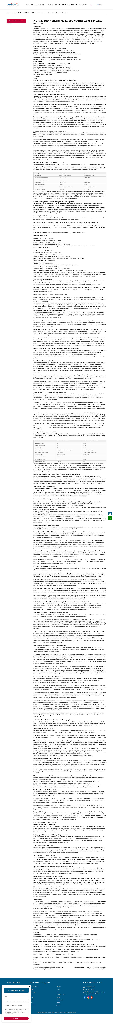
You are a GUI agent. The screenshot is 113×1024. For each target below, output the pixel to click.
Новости (10, 23)
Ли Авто (32, 997)
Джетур (58, 1005)
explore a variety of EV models (48, 766)
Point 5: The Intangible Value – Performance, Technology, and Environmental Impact (56, 70)
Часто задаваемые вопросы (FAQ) (43, 74)
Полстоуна (33, 1005)
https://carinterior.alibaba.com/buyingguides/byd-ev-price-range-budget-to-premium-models (58, 941)
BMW (31, 989)
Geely (58, 997)
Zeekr (31, 999)
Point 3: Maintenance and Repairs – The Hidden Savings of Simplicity (52, 67)
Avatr (31, 1002)
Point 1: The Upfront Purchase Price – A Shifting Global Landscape (51, 63)
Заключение (36, 76)
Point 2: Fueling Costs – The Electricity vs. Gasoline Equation (50, 65)
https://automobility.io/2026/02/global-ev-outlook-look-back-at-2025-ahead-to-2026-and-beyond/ (59, 936)
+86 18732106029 (101, 518)
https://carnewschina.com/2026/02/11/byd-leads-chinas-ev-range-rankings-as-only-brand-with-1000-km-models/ (75, 946)
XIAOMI (58, 986)
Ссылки (35, 78)
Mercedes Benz (34, 986)
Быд (31, 994)
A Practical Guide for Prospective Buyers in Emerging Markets (50, 72)
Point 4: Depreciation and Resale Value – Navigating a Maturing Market (52, 69)
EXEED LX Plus (60, 994)
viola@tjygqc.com (101, 513)
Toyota (58, 989)
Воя (57, 992)
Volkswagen (33, 992)
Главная (10, 12)
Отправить (16, 1018)
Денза (58, 1002)
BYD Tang (67, 440)
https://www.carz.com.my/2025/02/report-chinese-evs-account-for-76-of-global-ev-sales (56, 951)
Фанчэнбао (59, 999)
